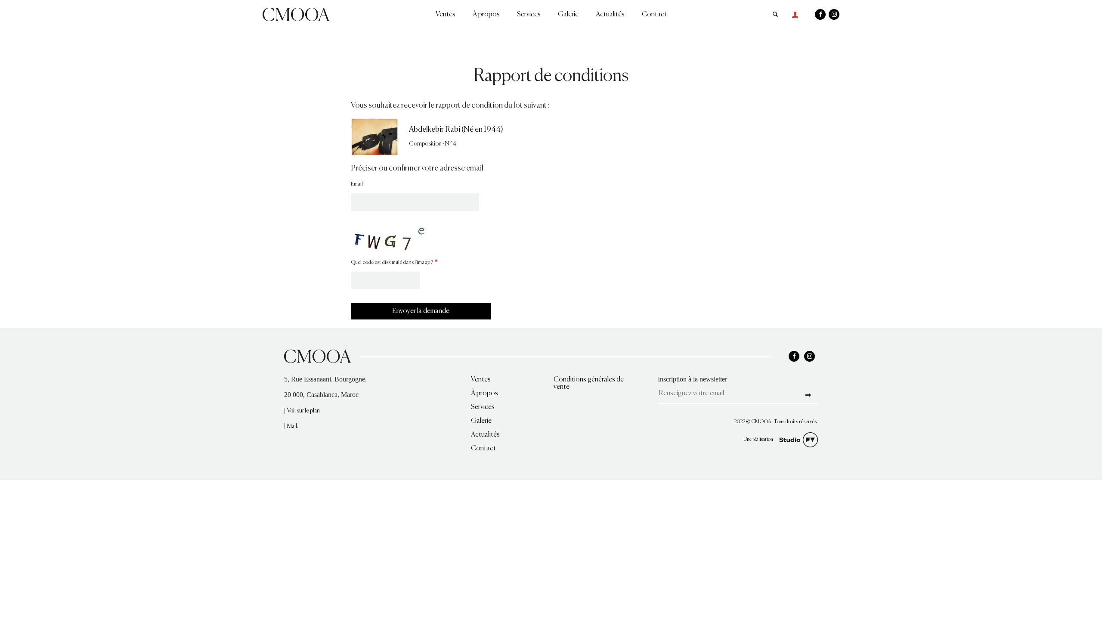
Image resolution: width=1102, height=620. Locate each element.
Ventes (445, 14)
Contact (654, 14)
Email (357, 184)
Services (529, 14)
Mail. (292, 426)
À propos (486, 14)
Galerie (568, 14)
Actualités (610, 14)
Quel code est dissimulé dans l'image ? (392, 262)
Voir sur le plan (303, 411)
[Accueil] (296, 13)
